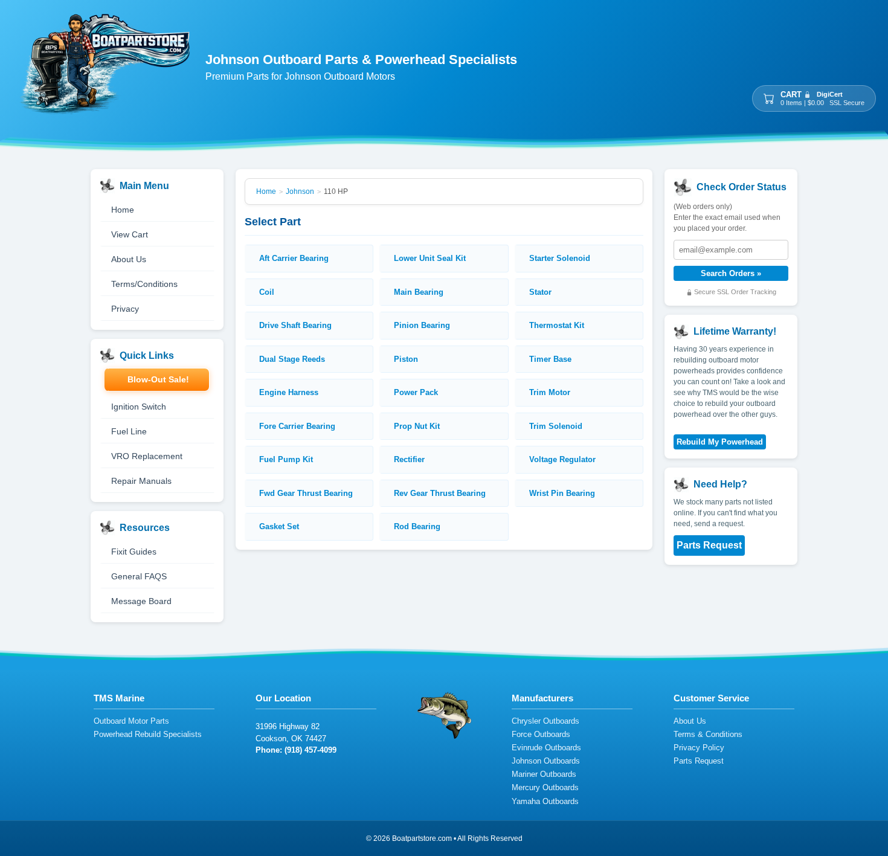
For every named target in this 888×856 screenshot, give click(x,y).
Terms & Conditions (708, 735)
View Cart (129, 234)
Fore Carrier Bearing (297, 426)
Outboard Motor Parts (131, 721)
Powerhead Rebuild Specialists (148, 735)
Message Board (141, 601)
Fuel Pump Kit (286, 459)
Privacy (125, 309)
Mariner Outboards (544, 775)
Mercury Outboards (545, 788)
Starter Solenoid (559, 258)
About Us (128, 259)
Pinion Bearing (422, 325)
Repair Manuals (141, 481)
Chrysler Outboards (545, 721)
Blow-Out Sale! (158, 379)
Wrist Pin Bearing (562, 493)
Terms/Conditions (144, 284)
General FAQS (139, 576)
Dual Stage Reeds (292, 359)
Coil (266, 292)
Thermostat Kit (556, 325)
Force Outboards (541, 735)
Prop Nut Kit (417, 426)
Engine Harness (288, 392)
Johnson (300, 191)
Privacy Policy (699, 748)
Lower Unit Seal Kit (430, 258)
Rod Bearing (417, 526)
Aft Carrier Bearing (294, 258)
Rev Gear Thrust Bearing (440, 493)
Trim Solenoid (555, 426)
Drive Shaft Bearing (295, 325)
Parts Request (709, 546)
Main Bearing (418, 292)
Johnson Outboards (546, 761)
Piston (406, 359)
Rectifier (409, 459)
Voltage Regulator (562, 459)
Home (122, 209)
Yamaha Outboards (545, 802)
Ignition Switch (138, 406)
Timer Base (550, 359)
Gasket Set (279, 526)
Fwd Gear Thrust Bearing (306, 493)
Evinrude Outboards (546, 748)
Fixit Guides (133, 551)
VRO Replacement (146, 456)
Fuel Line (129, 431)
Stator (540, 292)
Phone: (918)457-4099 (296, 750)
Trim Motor (549, 392)
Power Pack (416, 392)
